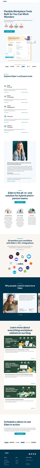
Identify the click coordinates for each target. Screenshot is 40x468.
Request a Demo (9, 31)
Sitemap (17, 463)
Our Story (17, 461)
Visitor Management (6, 462)
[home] (4, 2)
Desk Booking (6, 460)
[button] (38, 1)
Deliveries (5, 463)
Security (17, 462)
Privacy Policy (28, 463)
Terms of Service (28, 464)
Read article (33, 358)
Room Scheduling (6, 461)
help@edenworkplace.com (29, 460)
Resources (17, 460)
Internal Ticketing (6, 464)
